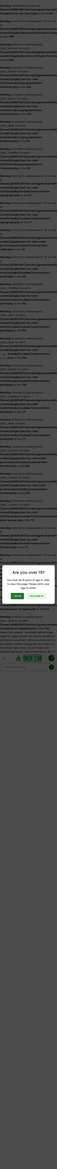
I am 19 (17, 596)
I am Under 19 (36, 596)
